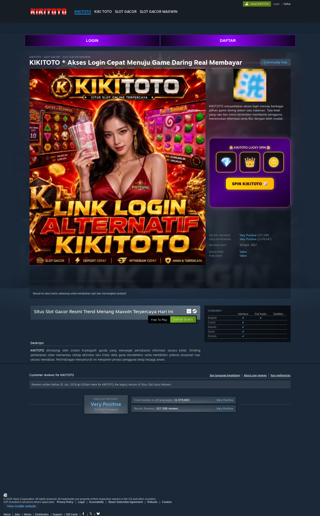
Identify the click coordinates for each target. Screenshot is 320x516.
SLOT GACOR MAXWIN (158, 11)
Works (27, 514)
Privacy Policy (65, 502)
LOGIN (92, 40)
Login (276, 3)
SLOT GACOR (126, 11)
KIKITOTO (82, 11)
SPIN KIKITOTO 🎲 (250, 183)
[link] (21, 506)
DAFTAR (228, 40)
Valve (243, 251)
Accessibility (96, 502)
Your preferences (280, 375)
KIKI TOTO (103, 11)
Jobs (17, 514)
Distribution (42, 514)
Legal (81, 502)
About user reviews (255, 375)
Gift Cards (72, 514)
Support (57, 514)
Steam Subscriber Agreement (125, 502)
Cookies (167, 502)
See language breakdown (225, 375)
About (6, 514)
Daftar (287, 3)
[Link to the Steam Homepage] (48, 15)
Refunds (152, 502)
